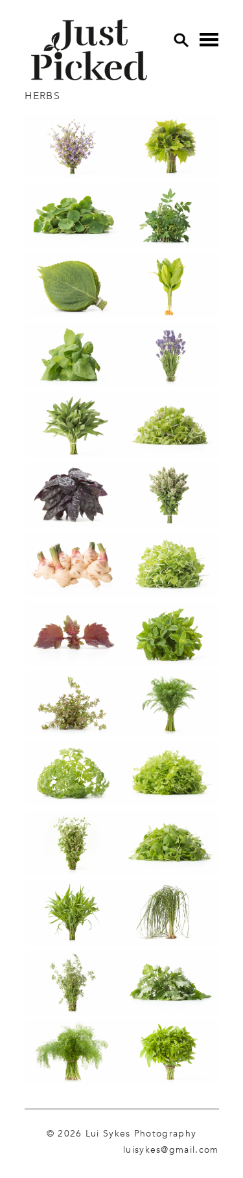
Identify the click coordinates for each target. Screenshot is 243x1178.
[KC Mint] (170, 636)
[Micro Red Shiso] (73, 636)
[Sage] (73, 428)
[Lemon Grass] (170, 914)
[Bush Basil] (170, 1054)
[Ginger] (73, 566)
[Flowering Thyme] (73, 706)
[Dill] (170, 706)
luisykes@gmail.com (170, 1149)
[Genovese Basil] (73, 357)
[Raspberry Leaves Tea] (170, 148)
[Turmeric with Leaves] (170, 288)
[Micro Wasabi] (170, 567)
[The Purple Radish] (89, 49)
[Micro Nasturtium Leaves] (73, 218)
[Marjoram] (73, 845)
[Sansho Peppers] (170, 218)
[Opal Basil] (73, 496)
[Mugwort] (170, 984)
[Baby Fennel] (73, 1054)
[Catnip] (170, 496)
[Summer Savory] (73, 984)
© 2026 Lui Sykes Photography (121, 1133)
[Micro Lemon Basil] (170, 428)
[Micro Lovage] (170, 845)
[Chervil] (73, 775)
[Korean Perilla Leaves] (73, 288)
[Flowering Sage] (73, 149)
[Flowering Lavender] (170, 357)
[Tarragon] (73, 914)
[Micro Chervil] (170, 775)
